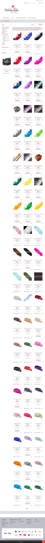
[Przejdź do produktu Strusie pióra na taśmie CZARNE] (17, 370)
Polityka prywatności (5, 522)
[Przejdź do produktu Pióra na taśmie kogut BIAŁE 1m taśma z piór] (28, 158)
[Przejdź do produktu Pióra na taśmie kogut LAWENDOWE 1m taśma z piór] (28, 86)
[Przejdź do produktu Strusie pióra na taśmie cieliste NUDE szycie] (38, 322)
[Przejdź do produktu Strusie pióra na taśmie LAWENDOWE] (28, 440)
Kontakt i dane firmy (37, 521)
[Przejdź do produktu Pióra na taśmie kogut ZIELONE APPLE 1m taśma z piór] (38, 134)
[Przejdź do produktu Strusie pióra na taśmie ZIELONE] (28, 489)
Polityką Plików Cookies (19, 541)
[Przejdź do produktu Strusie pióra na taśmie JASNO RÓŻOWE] (17, 416)
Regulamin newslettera (5, 523)
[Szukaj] (24, 3)
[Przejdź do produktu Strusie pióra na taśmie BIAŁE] (17, 299)
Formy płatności (12, 521)
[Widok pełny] (42, 24)
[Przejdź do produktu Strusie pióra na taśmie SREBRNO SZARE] (28, 465)
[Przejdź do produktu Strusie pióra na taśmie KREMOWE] (38, 416)
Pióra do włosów (5, 33)
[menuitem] (6, 18)
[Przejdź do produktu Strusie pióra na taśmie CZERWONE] (28, 370)
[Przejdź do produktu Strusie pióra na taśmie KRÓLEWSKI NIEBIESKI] (17, 440)
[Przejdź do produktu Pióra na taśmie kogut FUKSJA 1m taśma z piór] (38, 62)
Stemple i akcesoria (5, 28)
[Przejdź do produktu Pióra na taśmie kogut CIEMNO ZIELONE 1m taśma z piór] (17, 183)
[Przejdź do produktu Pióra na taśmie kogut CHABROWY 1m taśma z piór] (28, 37)
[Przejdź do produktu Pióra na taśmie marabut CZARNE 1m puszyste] (28, 253)
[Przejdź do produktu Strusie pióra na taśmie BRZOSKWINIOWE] (28, 322)
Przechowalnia (29, 523)
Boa (3, 42)
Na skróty (3, 524)
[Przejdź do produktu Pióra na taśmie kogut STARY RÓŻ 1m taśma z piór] (38, 110)
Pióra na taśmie (4, 34)
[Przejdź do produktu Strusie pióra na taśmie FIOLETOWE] (38, 370)
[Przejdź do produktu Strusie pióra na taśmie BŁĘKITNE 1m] (28, 299)
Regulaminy (3, 521)
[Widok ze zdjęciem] (40, 24)
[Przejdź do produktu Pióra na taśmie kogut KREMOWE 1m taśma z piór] (38, 183)
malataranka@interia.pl (23, 539)
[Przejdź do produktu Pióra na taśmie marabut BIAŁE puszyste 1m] (28, 231)
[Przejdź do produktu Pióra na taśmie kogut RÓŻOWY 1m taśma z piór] (28, 110)
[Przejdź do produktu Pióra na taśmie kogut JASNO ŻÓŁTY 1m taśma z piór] (28, 183)
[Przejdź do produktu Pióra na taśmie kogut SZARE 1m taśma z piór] (17, 134)
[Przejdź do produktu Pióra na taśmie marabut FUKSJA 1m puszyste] (38, 253)
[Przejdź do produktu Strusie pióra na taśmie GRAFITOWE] (28, 392)
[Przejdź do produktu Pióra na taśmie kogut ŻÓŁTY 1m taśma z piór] (38, 207)
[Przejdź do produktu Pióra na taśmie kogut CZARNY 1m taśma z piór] (38, 37)
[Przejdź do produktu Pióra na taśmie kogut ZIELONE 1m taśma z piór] (28, 207)
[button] (31, 54)
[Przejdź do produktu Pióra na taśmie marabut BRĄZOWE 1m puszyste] (17, 253)
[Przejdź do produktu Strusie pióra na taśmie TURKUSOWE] (17, 489)
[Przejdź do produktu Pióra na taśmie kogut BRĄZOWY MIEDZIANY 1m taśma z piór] (38, 158)
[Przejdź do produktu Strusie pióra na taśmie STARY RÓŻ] (38, 465)
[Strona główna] (12, 9)
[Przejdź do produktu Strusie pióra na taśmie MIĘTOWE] (38, 440)
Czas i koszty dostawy (13, 522)
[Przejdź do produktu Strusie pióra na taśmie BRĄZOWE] (17, 322)
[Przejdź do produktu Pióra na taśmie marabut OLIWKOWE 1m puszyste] (28, 277)
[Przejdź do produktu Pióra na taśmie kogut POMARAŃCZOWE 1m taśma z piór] (17, 207)
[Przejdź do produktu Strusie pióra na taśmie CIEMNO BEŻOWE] (17, 346)
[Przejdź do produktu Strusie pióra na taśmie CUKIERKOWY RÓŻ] (38, 346)
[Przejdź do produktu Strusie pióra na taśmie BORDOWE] (38, 299)
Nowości (3, 43)
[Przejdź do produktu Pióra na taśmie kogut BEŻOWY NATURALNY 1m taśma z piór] (17, 158)
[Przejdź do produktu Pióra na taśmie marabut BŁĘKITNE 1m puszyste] (38, 231)
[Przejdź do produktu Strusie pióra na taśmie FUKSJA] (17, 392)
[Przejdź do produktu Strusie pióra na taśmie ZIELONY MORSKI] (38, 489)
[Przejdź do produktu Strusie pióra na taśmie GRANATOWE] (38, 392)
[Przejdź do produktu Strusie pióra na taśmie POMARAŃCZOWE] (17, 465)
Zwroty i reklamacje (21, 521)
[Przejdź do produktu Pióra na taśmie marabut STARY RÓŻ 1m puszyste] (17, 231)
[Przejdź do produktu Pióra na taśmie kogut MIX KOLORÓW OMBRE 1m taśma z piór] (17, 110)
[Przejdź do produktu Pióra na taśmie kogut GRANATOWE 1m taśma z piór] (17, 86)
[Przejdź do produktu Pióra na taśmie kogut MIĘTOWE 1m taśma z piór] (38, 86)
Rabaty (11, 523)
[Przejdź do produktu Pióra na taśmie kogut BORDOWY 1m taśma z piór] (17, 37)
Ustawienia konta (29, 522)
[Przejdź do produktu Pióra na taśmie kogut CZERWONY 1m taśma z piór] (17, 62)
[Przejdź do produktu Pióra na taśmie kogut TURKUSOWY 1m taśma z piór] (28, 134)
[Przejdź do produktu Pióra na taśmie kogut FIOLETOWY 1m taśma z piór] (28, 62)
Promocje (3, 44)
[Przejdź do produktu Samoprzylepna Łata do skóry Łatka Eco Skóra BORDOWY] (38, 277)
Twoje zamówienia (29, 521)
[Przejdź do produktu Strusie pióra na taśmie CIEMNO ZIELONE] (28, 346)
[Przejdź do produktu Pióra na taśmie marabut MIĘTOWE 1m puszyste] (17, 277)
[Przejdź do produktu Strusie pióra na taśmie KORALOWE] (28, 416)
